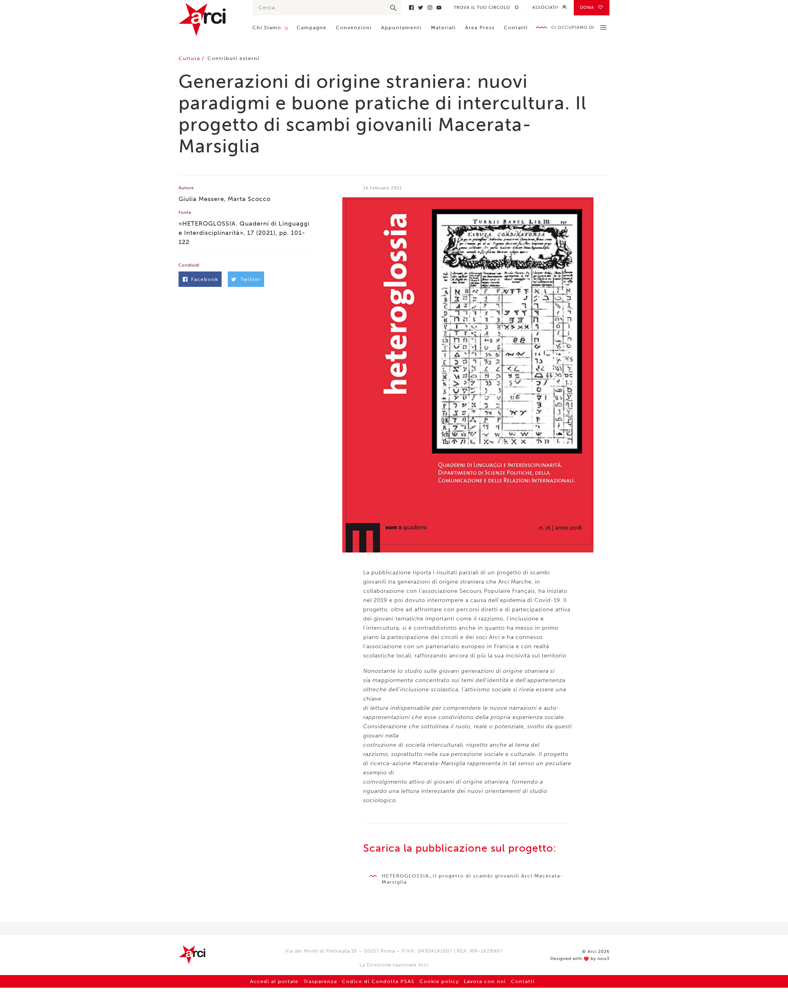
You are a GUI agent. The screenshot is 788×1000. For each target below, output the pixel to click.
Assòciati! (545, 7)
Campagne (312, 27)
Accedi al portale (274, 981)
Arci (209, 19)
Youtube (439, 7)
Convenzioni (354, 27)
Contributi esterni (233, 58)
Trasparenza (320, 981)
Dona (587, 7)
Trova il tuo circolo (482, 7)
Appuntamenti (401, 27)
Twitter (420, 7)
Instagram (429, 7)
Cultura (190, 58)
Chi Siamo (266, 27)
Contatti (516, 27)
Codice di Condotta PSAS (378, 981)
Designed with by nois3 (579, 959)
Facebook (411, 7)
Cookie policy (439, 981)
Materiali (443, 27)
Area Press (480, 27)
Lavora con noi (485, 981)
